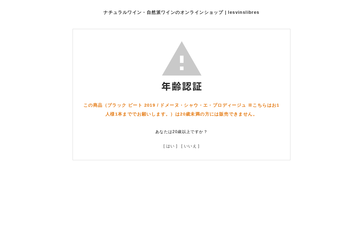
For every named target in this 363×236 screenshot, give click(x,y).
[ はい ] (170, 146)
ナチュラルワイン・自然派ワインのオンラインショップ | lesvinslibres (181, 12)
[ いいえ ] (190, 146)
